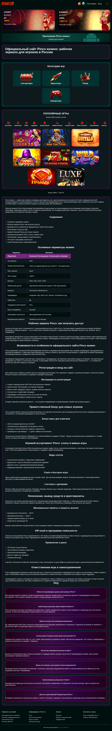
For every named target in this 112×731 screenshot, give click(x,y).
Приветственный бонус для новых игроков (23, 232)
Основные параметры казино (18, 222)
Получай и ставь (10, 24)
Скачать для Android (56, 39)
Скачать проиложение (35, 717)
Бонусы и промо (33, 719)
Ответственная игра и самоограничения (22, 242)
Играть (26, 172)
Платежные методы (34, 721)
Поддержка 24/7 (60, 719)
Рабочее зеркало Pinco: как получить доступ (23, 224)
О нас (30, 715)
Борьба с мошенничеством (63, 717)
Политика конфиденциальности (11, 717)
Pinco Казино (64, 727)
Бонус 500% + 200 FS (56, 193)
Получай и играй (65, 24)
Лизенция (59, 715)
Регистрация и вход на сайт (17, 229)
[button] (109, 723)
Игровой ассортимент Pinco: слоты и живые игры (25, 234)
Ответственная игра (7, 719)
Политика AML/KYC (7, 721)
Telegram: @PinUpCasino (90, 717)
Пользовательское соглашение (11, 715)
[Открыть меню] (107, 4)
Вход (100, 4)
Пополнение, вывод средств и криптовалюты (24, 237)
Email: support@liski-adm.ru (91, 715)
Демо (27, 175)
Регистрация (91, 4)
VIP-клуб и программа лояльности (19, 240)
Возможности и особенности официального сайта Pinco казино (30, 227)
